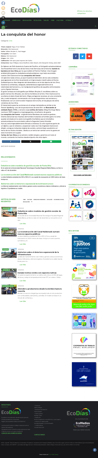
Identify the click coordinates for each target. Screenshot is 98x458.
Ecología (49, 199)
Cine (10, 41)
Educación (26, 201)
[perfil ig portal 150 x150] (75, 193)
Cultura (29, 199)
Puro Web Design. (54, 454)
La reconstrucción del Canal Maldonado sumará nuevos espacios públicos (31, 175)
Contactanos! (39, 434)
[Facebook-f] (76, 56)
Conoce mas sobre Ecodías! (11, 433)
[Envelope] (89, 56)
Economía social (59, 199)
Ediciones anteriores (82, 175)
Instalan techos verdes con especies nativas (37, 273)
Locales (5, 229)
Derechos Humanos (39, 199)
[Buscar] (47, 26)
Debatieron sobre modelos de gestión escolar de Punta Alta (26, 166)
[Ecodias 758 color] (83, 153)
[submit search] (95, 26)
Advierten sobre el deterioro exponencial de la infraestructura (27, 184)
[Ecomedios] (82, 424)
